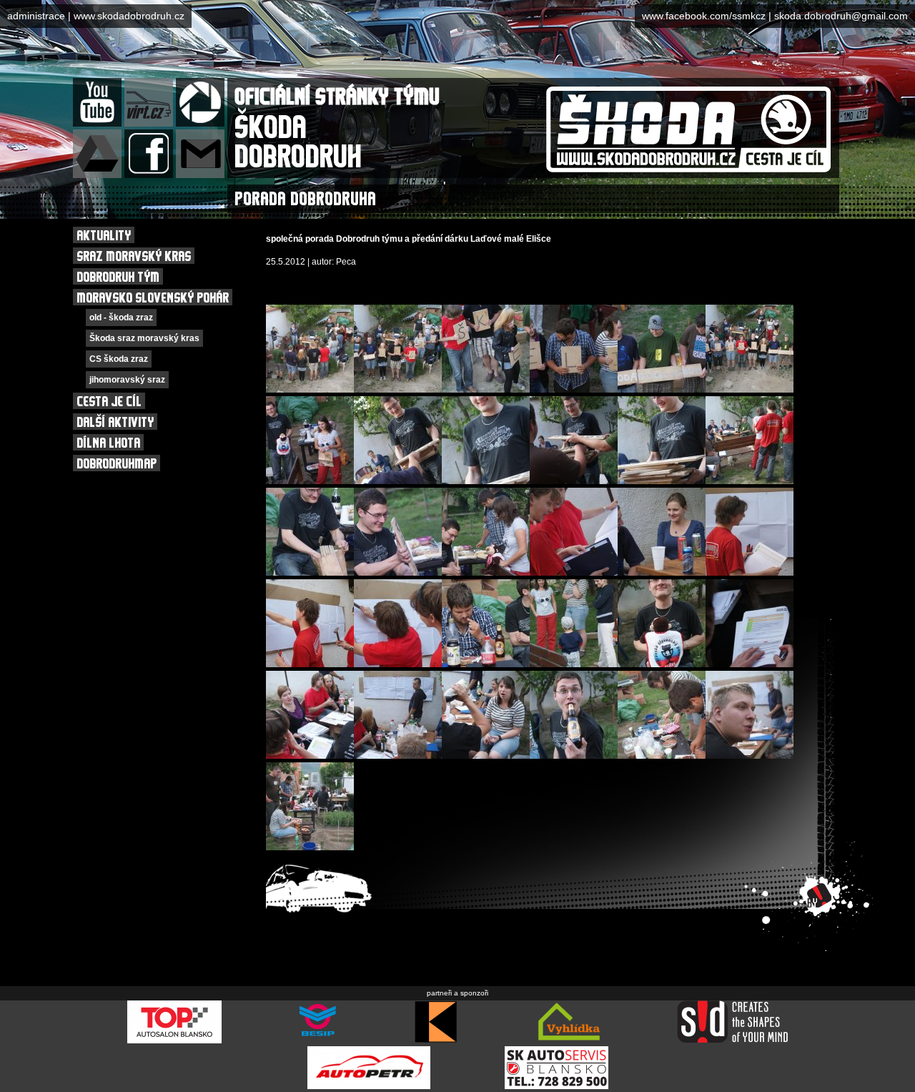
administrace (36, 15)
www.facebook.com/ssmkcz (704, 15)
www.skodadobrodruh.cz (129, 15)
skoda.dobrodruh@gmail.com (841, 15)
